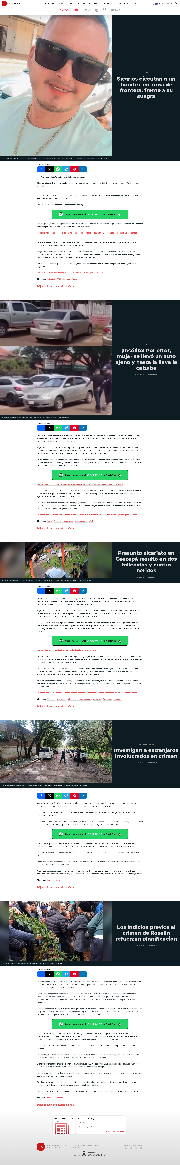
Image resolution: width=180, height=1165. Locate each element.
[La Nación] (12, 3)
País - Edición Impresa (146, 744)
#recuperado (67, 521)
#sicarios (51, 279)
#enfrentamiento (84, 699)
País (146, 72)
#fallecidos (61, 699)
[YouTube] (140, 1148)
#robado (57, 521)
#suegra (74, 279)
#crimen (66, 279)
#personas (107, 699)
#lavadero (117, 699)
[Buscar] (176, 3)
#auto (49, 521)
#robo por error (81, 521)
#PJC (59, 279)
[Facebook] (126, 1148)
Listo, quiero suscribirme (115, 1131)
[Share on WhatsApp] (58, 169)
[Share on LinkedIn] (83, 169)
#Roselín (59, 1097)
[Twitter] (130, 1148)
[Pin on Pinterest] (74, 169)
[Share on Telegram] (66, 169)
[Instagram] (136, 1148)
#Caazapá (51, 699)
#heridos (72, 699)
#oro (58, 880)
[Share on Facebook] (41, 169)
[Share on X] (49, 169)
